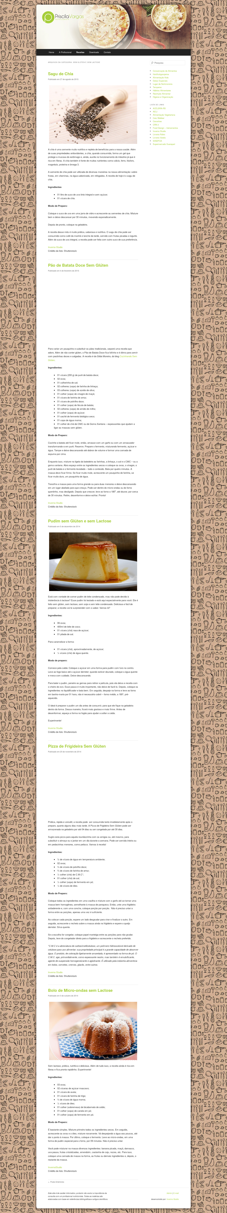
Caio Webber (158, 118)
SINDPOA (157, 140)
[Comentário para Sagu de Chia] (58, 254)
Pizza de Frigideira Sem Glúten (77, 746)
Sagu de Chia (60, 73)
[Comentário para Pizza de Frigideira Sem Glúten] (58, 979)
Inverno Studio (55, 247)
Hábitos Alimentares (162, 90)
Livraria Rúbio (159, 134)
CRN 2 (156, 124)
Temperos (157, 87)
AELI (155, 111)
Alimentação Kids (161, 77)
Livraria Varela (159, 137)
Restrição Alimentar (161, 93)
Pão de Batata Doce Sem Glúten (78, 265)
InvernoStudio (55, 1167)
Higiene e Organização (163, 96)
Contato (107, 52)
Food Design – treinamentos (165, 127)
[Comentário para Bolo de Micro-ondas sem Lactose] (58, 1174)
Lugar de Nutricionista (162, 83)
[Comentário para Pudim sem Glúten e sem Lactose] (58, 735)
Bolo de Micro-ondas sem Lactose (80, 990)
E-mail (176, 1193)
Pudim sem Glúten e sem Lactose (79, 521)
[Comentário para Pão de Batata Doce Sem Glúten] (58, 510)
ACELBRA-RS (159, 108)
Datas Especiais (160, 80)
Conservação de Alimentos (165, 70)
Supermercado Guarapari (164, 144)
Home (51, 52)
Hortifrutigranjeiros (161, 74)
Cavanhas (157, 121)
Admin (169, 1193)
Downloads (94, 52)
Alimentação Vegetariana (164, 114)
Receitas (80, 52)
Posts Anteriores (56, 1181)
